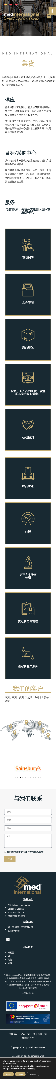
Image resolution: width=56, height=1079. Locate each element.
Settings (33, 1074)
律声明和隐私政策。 (35, 852)
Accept (8, 1074)
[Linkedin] (7, 939)
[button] (49, 16)
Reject (20, 1074)
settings (31, 1069)
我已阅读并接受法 (16, 852)
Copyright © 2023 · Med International (28, 1048)
